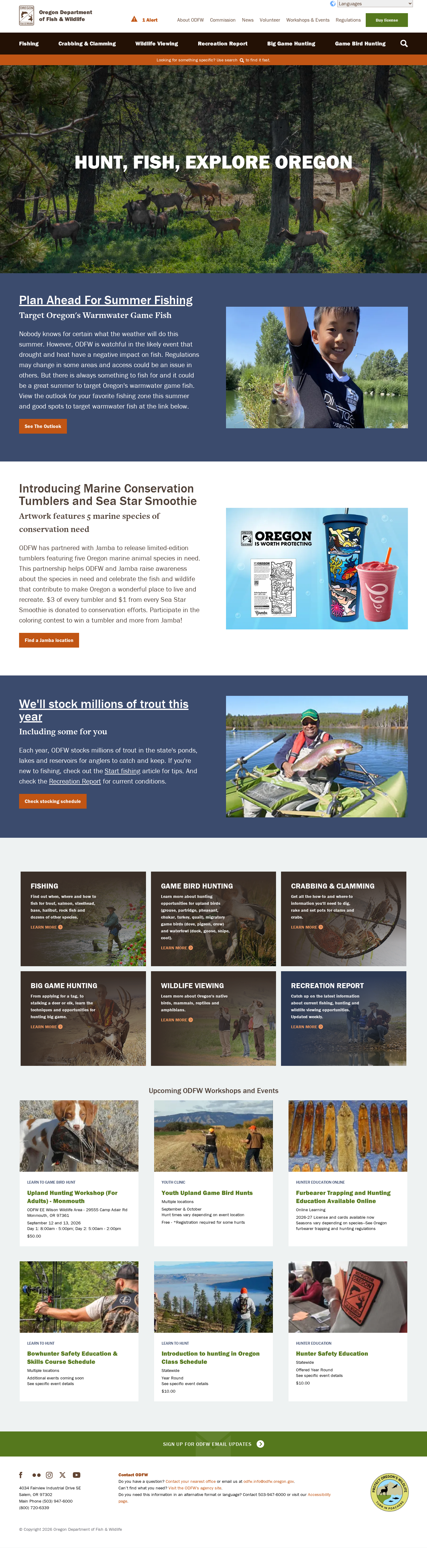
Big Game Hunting (291, 43)
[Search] (404, 44)
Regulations (348, 20)
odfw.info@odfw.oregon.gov (269, 1481)
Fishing (28, 43)
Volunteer (270, 20)
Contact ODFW (133, 1475)
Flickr (37, 1475)
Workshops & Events (307, 20)
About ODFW (190, 20)
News (248, 20)
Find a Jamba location (49, 640)
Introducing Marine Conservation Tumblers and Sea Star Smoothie (108, 494)
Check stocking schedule (53, 801)
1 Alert (150, 20)
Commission (223, 20)
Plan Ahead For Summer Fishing (106, 299)
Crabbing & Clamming (87, 43)
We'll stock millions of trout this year (103, 710)
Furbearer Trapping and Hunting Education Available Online (343, 1197)
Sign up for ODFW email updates (207, 1444)
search (232, 60)
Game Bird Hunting (360, 43)
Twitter (63, 1475)
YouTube (77, 1475)
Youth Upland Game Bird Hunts (207, 1192)
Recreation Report (223, 43)
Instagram (50, 1475)
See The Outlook (43, 426)
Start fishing (122, 771)
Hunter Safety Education (332, 1353)
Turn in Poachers (389, 1492)
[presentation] (79, 1136)
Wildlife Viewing (156, 43)
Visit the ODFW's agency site (194, 1488)
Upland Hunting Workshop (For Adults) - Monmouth (72, 1197)
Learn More (44, 927)
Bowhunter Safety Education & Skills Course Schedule (72, 1357)
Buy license (387, 20)
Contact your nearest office (191, 1481)
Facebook (23, 1475)
